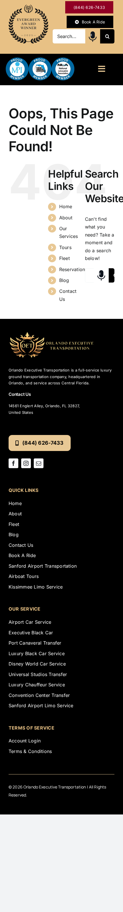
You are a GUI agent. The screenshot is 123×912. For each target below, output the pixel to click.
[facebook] (13, 463)
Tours (65, 247)
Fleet (64, 258)
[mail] (38, 463)
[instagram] (26, 463)
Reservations (73, 269)
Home (65, 206)
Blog (64, 280)
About (65, 217)
